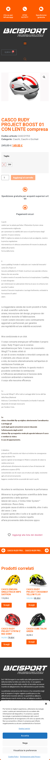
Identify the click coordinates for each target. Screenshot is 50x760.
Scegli (6, 605)
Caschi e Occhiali (29, 139)
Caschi (16, 139)
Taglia (6, 156)
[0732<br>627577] (25, 9)
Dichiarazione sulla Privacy (30, 757)
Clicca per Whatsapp (8, 16)
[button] (46, 703)
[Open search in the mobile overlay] (25, 59)
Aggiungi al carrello (23, 177)
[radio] (9, 165)
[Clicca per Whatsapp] (8, 9)
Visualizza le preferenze (25, 750)
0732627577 (24, 16)
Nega (25, 743)
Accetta (25, 735)
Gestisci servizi (24, 728)
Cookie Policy (13, 757)
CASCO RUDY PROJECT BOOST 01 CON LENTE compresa (24, 124)
